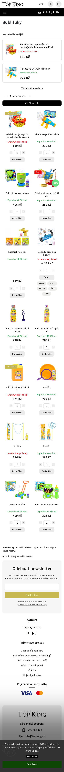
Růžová (42, 288)
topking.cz (34, 633)
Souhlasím (32, 764)
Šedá (52, 288)
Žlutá (47, 293)
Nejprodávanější (18, 96)
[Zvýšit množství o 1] (23, 152)
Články (32, 670)
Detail (47, 277)
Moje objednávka (32, 675)
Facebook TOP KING (27, 633)
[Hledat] (59, 4)
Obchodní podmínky (32, 650)
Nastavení (32, 756)
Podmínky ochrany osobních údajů (32, 655)
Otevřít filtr (34, 103)
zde (36, 750)
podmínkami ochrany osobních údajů (32, 604)
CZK (41, 4)
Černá (41, 283)
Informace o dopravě (32, 665)
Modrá (52, 283)
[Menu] (4, 12)
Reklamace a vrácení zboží (32, 660)
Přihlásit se (32, 595)
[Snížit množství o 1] (11, 152)
